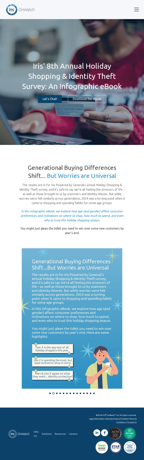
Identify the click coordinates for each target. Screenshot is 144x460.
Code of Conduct (121, 419)
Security (109, 419)
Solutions (47, 433)
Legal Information (97, 419)
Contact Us (132, 422)
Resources (60, 433)
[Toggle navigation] (137, 9)
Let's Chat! (50, 99)
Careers (73, 433)
